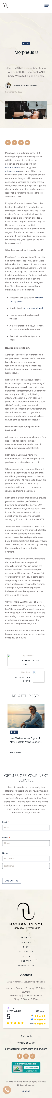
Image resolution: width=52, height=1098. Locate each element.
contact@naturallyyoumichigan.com (26, 1048)
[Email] (27, 142)
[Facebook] (8, 142)
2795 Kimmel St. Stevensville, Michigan (26, 981)
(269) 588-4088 (26, 1043)
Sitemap (26, 1091)
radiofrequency (12, 167)
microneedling (12, 171)
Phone (6, 837)
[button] (46, 5)
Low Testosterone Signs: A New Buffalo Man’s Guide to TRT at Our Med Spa (26, 742)
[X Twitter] (14, 142)
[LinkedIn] (21, 142)
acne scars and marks (34, 308)
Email (5, 822)
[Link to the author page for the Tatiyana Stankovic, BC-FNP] (8, 85)
